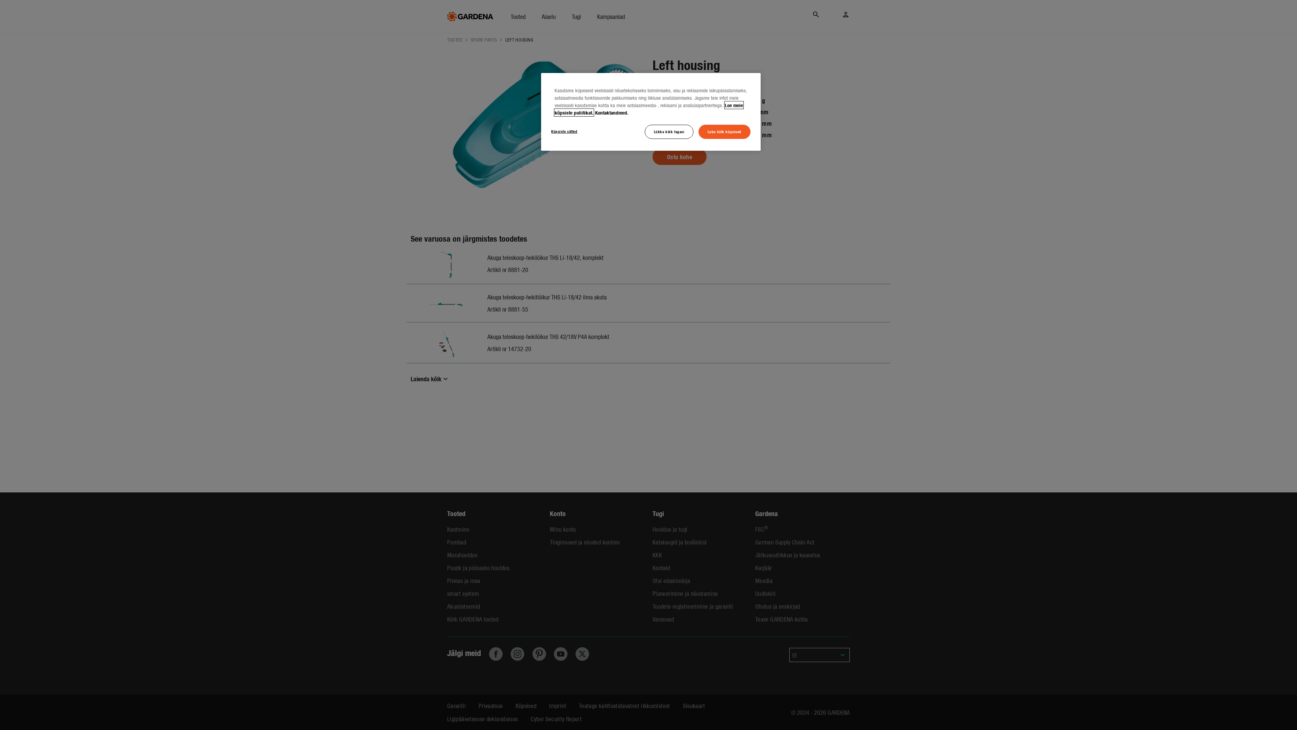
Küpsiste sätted (564, 131)
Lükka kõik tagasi (669, 131)
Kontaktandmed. (612, 112)
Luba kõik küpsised (724, 131)
